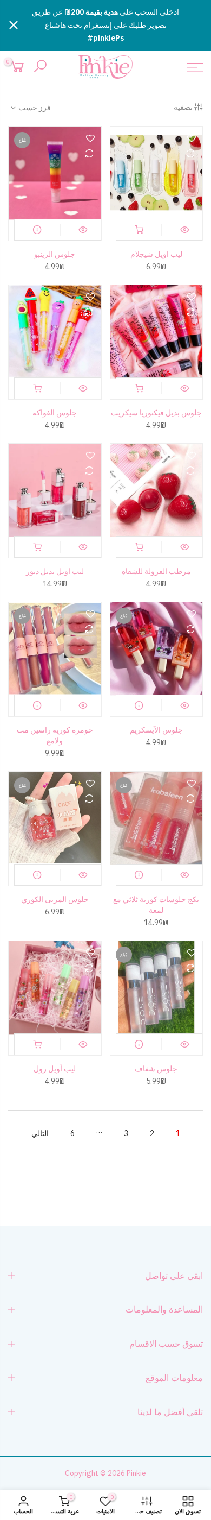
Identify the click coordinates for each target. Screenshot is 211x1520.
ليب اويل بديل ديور (55, 571)
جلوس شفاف (156, 1069)
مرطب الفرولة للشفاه (156, 571)
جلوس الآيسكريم (156, 730)
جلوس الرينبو (54, 254)
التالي (40, 1133)
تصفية (183, 107)
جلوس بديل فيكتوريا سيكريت (156, 413)
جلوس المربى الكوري (55, 899)
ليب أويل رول (55, 1069)
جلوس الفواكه (54, 413)
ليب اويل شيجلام (156, 254)
